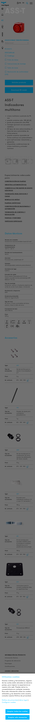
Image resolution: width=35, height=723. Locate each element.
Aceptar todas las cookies (17, 711)
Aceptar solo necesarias (17, 717)
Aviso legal (24, 700)
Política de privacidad (10, 700)
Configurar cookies (9, 702)
